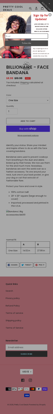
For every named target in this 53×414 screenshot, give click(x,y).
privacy (26, 68)
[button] (50, 14)
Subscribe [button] (26, 43)
